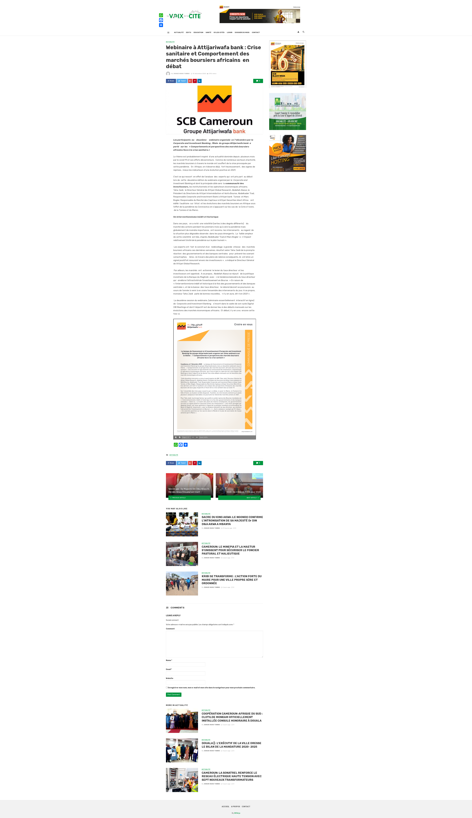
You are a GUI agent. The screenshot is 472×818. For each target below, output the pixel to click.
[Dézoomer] (193, 437)
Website (169, 678)
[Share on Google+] (190, 81)
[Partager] (161, 25)
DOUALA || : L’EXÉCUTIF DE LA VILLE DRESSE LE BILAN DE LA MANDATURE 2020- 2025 (231, 745)
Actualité (179, 32)
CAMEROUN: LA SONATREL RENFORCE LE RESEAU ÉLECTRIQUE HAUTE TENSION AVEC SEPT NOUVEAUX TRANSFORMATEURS (232, 776)
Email (169, 669)
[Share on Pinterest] (195, 81)
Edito (188, 32)
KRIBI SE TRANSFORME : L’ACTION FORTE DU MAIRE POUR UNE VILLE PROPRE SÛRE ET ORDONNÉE (232, 580)
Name (169, 660)
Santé (208, 32)
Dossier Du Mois (242, 32)
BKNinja (237, 813)
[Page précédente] (176, 437)
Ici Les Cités (219, 32)
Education (198, 32)
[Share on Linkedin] (199, 81)
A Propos (235, 807)
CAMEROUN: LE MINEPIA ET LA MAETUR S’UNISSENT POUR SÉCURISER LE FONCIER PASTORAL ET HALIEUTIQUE (230, 550)
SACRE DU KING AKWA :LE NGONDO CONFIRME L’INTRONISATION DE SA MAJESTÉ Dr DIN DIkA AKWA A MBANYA (232, 521)
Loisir (229, 32)
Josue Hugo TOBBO (182, 73)
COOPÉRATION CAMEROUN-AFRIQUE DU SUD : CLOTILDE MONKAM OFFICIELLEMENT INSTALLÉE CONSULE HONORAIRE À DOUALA (232, 717)
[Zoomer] (197, 437)
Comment (170, 629)
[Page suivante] (180, 437)
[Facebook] (161, 20)
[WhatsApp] (161, 15)
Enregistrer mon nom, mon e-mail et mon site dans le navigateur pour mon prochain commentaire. (211, 688)
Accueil (225, 807)
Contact (256, 32)
